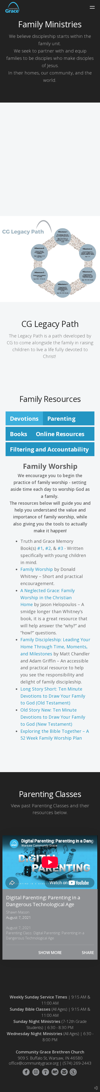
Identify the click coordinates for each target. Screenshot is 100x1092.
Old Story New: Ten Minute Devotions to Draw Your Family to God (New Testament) (52, 717)
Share (88, 952)
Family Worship (36, 569)
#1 (40, 548)
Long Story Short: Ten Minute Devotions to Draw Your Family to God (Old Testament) (52, 696)
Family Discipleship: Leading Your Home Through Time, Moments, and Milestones (55, 647)
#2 (48, 548)
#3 (60, 548)
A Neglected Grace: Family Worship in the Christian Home (47, 598)
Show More (50, 952)
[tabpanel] (50, 606)
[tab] (24, 418)
